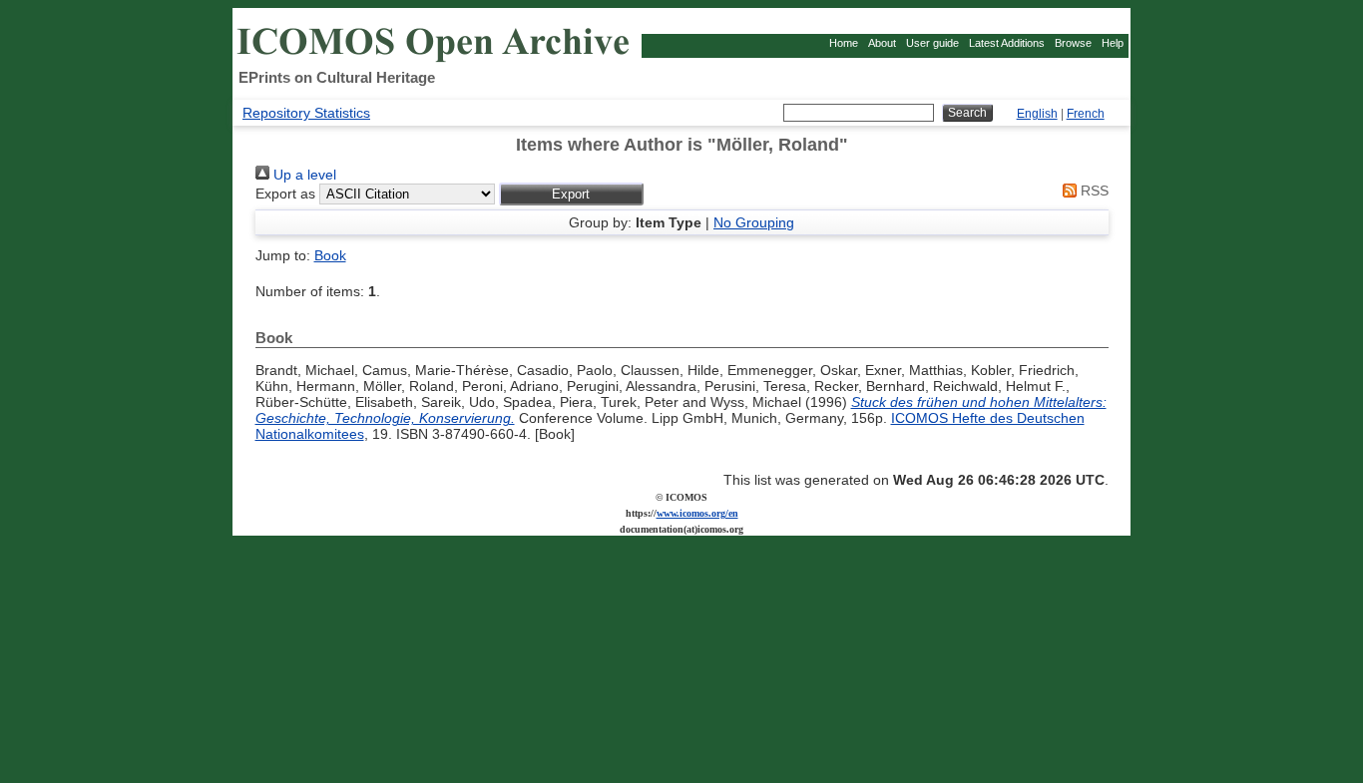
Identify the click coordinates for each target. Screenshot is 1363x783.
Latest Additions (1007, 43)
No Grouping (753, 222)
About (882, 43)
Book (330, 255)
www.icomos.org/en (697, 513)
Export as (285, 193)
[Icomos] (436, 61)
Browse (1073, 43)
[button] (571, 194)
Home (843, 43)
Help (1113, 43)
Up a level (302, 175)
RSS (1093, 190)
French (1086, 114)
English (1037, 114)
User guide (932, 43)
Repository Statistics (306, 113)
